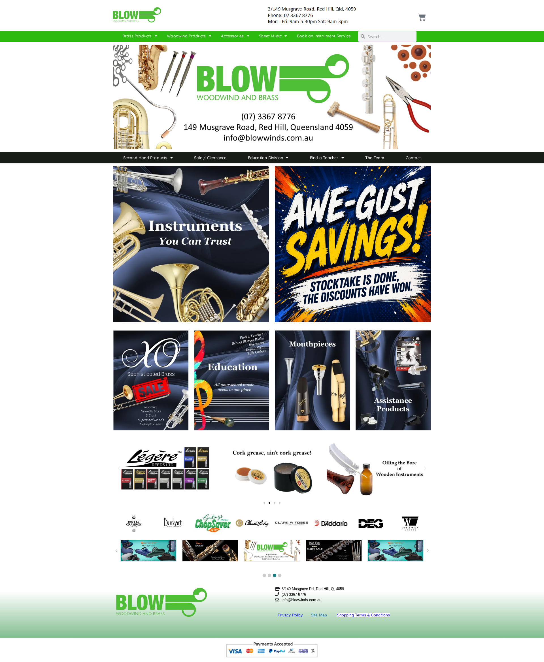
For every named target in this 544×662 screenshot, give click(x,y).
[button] (119, 468)
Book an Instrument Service (324, 36)
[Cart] (421, 15)
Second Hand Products (145, 157)
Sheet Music (270, 36)
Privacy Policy (291, 615)
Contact (413, 157)
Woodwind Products (186, 36)
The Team (374, 157)
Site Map (319, 615)
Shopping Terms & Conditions (363, 615)
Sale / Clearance (210, 157)
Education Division (265, 157)
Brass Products (137, 36)
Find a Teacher (324, 157)
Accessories (232, 36)
